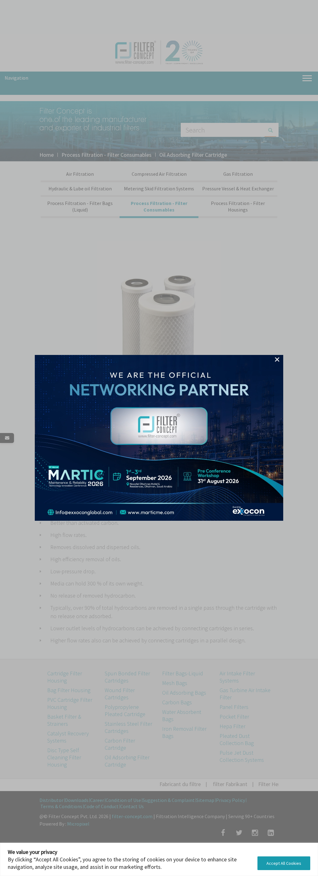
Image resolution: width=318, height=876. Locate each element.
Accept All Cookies (283, 863)
